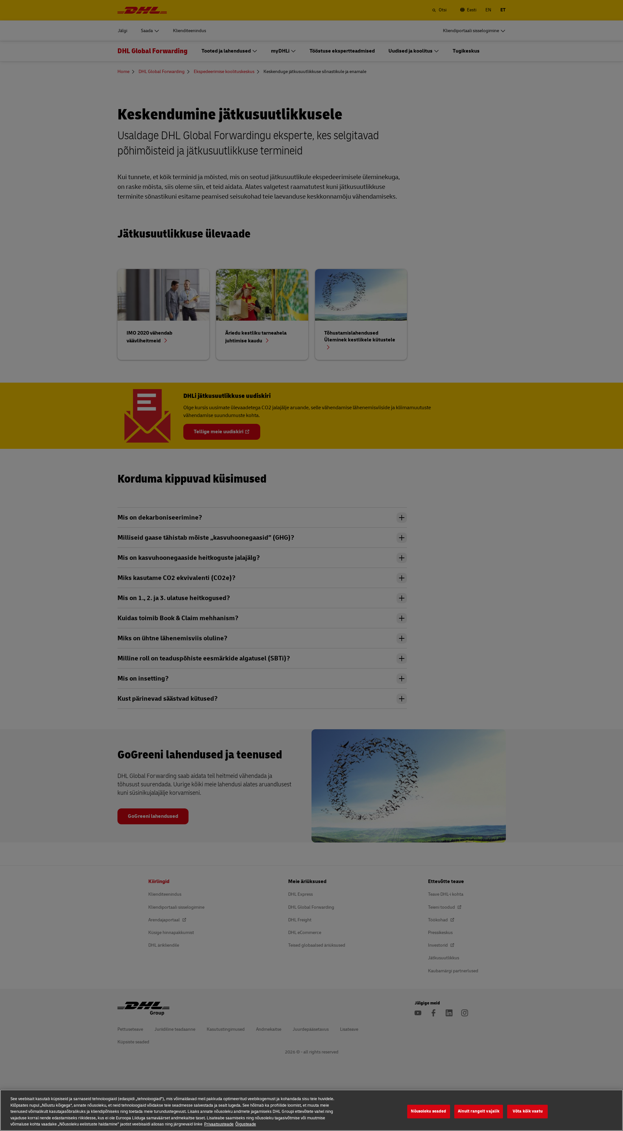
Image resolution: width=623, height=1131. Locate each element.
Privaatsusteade (219, 1124)
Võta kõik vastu (528, 1111)
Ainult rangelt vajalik (479, 1111)
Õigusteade (245, 1124)
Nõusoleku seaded (428, 1111)
